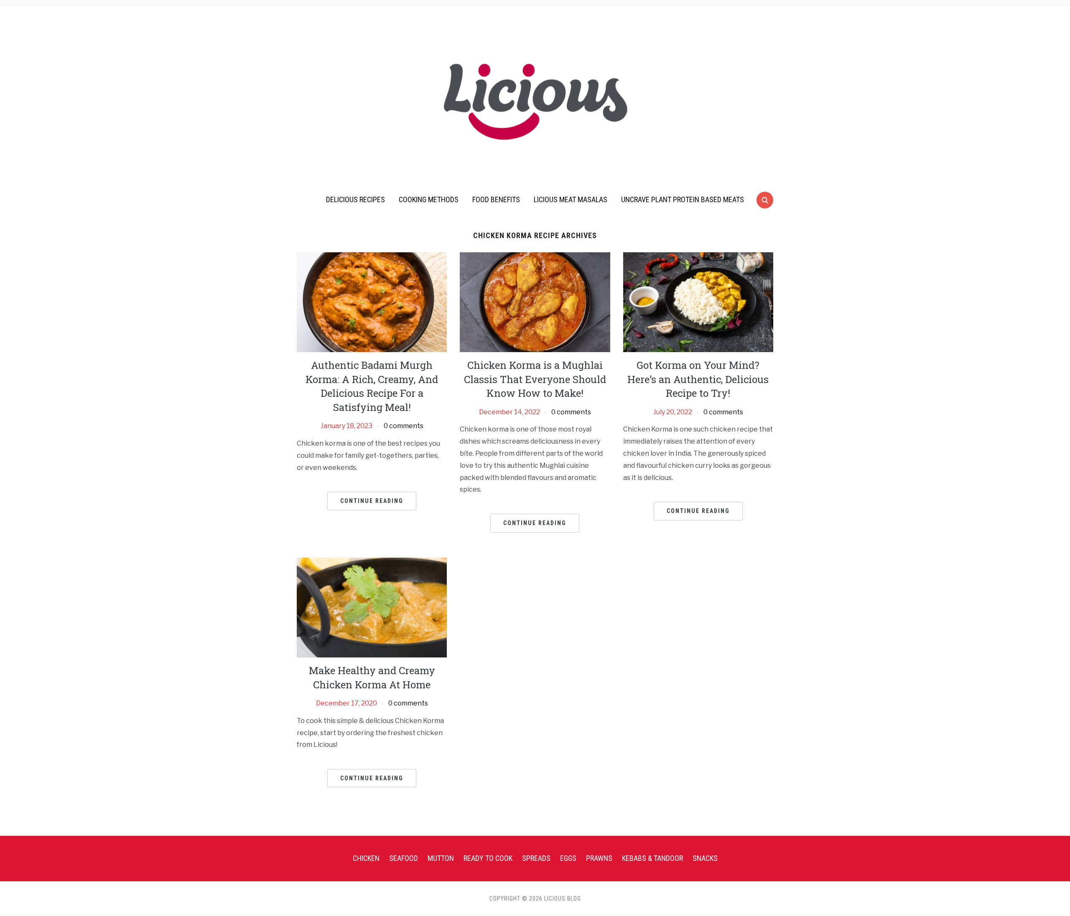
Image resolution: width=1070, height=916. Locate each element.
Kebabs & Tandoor (652, 858)
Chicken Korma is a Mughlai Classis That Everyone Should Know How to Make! (535, 379)
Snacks (705, 858)
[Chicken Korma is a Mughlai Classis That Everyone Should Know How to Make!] (535, 302)
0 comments (403, 426)
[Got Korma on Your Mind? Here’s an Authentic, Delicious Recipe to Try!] (698, 302)
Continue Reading (371, 500)
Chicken (366, 858)
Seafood (403, 858)
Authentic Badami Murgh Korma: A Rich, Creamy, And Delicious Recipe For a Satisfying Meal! (372, 386)
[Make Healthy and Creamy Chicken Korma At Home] (372, 607)
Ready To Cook (488, 858)
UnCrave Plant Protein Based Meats (682, 199)
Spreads (536, 858)
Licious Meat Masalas (570, 199)
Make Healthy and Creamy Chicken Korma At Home (372, 677)
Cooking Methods (429, 199)
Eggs (568, 858)
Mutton (441, 858)
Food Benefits (496, 199)
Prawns (599, 858)
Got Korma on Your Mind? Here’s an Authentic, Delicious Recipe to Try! (698, 379)
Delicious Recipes (355, 199)
